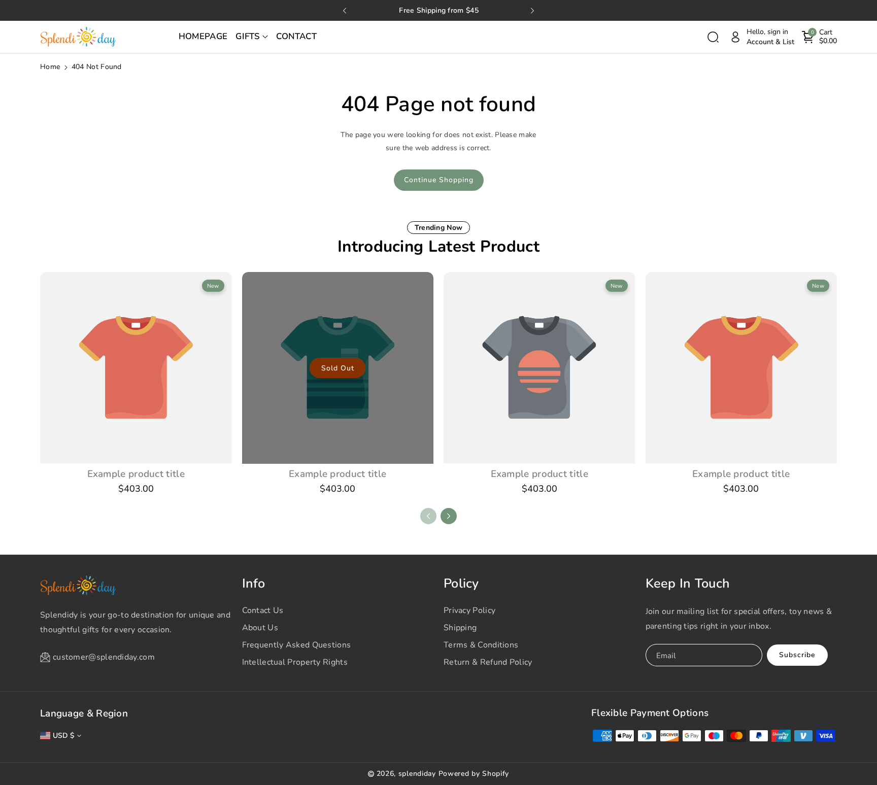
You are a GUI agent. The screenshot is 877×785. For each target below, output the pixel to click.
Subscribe (797, 655)
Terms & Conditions (481, 645)
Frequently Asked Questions (296, 645)
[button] (251, 37)
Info (253, 583)
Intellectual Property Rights (295, 662)
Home (50, 67)
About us (260, 627)
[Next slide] (532, 11)
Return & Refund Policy (488, 662)
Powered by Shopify (474, 773)
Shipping (460, 627)
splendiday (417, 773)
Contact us (263, 610)
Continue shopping (439, 180)
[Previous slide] (344, 11)
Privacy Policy (469, 610)
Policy (461, 583)
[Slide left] (428, 516)
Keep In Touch (688, 583)
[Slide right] (449, 516)
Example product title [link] (136, 474)
